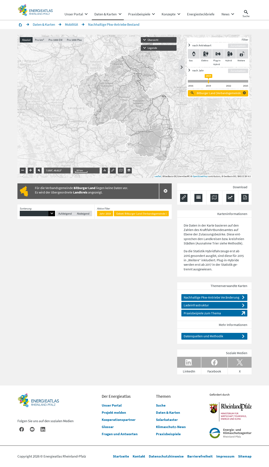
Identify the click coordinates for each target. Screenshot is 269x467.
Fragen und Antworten (120, 434)
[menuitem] (74, 14)
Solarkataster (167, 419)
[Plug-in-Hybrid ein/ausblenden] (218, 54)
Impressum (225, 456)
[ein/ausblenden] (182, 67)
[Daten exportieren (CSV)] (198, 198)
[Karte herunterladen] (214, 198)
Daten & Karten (168, 412)
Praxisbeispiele (168, 434)
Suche (161, 405)
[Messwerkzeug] (105, 170)
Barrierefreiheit (200, 456)
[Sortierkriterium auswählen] (37, 213)
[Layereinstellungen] (129, 170)
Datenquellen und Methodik (203, 336)
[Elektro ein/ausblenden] (206, 54)
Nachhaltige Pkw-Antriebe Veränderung (211, 297)
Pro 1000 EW (55, 39)
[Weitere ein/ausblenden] (242, 54)
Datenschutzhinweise (166, 456)
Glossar (108, 426)
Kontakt (139, 456)
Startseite (121, 456)
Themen (163, 396)
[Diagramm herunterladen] (230, 198)
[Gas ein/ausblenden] (194, 54)
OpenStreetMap (200, 176)
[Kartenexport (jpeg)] (121, 170)
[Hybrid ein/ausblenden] (230, 54)
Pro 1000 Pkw (74, 39)
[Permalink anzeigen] (113, 170)
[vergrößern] (31, 170)
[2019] (208, 81)
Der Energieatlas (116, 396)
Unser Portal (112, 405)
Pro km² (39, 39)
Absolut (26, 39)
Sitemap (245, 456)
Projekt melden (114, 412)
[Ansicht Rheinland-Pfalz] (39, 170)
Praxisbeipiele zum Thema (202, 313)
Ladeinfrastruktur (196, 305)
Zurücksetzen (238, 45)
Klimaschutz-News (171, 426)
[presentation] (134, 106)
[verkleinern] (23, 170)
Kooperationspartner (119, 419)
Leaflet (157, 176)
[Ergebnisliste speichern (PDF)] (245, 198)
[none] (76, 14)
